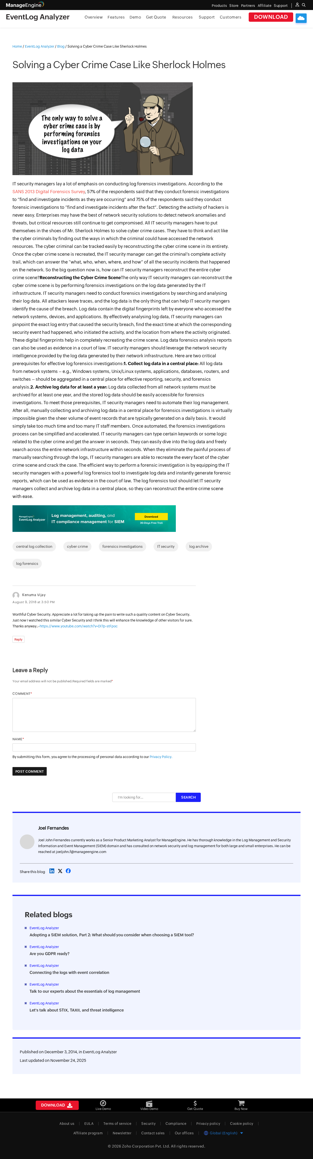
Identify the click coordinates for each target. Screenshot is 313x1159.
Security (148, 1123)
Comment (21, 693)
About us (66, 1123)
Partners (248, 6)
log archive (198, 546)
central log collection (34, 546)
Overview (94, 17)
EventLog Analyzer (100, 1052)
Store (234, 6)
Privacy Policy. (161, 757)
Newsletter (122, 1133)
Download (271, 17)
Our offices (184, 1133)
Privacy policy (208, 1123)
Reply (18, 639)
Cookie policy (241, 1123)
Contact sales (153, 1133)
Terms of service (117, 1123)
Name (17, 739)
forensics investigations (122, 546)
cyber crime (77, 546)
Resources (182, 17)
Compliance (176, 1123)
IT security (166, 546)
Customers (231, 17)
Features (116, 17)
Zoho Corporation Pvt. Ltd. (146, 1146)
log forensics (27, 563)
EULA (88, 1123)
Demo (135, 17)
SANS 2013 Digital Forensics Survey (48, 191)
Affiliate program (88, 1133)
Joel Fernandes (53, 828)
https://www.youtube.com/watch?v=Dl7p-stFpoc (79, 626)
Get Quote (156, 17)
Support (207, 17)
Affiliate (265, 6)
